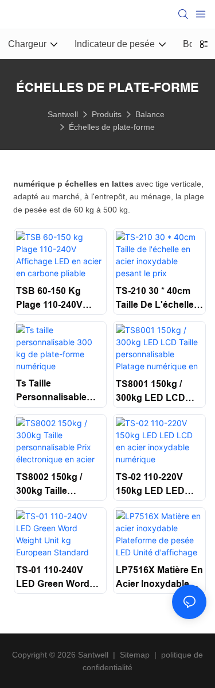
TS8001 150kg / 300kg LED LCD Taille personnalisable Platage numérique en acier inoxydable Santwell (159, 392)
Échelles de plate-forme (112, 127)
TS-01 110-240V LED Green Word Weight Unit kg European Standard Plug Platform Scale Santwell (58, 578)
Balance (150, 114)
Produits (107, 114)
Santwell (63, 114)
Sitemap (135, 654)
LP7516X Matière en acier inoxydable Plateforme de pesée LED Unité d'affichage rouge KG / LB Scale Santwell (159, 578)
